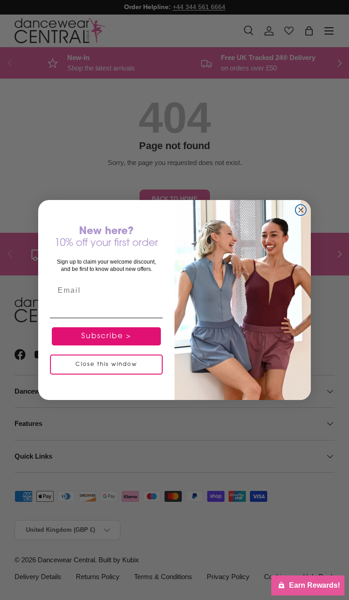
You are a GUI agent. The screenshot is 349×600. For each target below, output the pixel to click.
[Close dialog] (300, 210)
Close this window (106, 364)
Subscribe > (106, 336)
